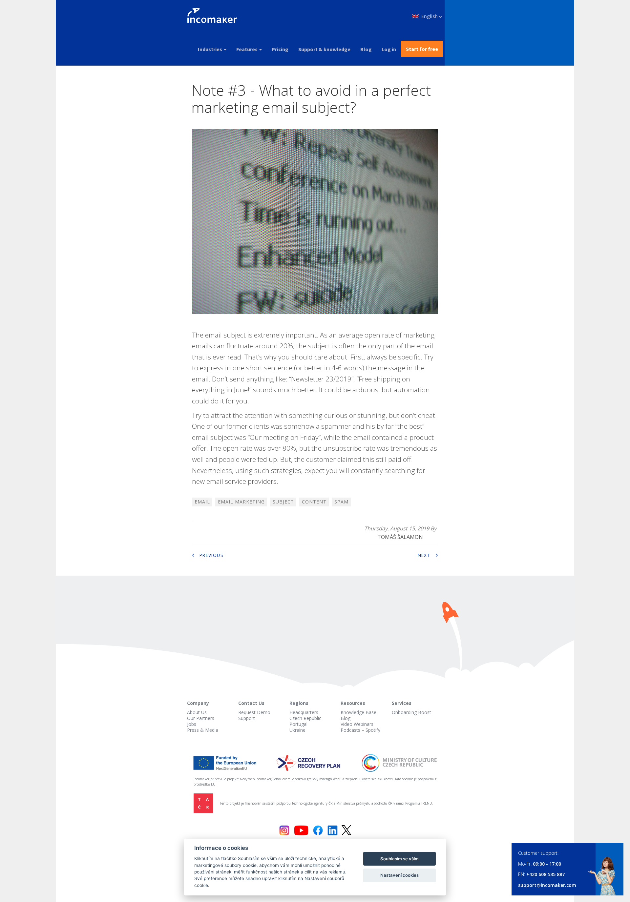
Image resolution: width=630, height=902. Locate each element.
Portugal (298, 724)
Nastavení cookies (399, 875)
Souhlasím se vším (399, 858)
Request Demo (254, 712)
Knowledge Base (358, 712)
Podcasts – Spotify (360, 730)
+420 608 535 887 (545, 874)
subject (283, 502)
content (314, 502)
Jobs (191, 724)
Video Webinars (357, 724)
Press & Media (202, 730)
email (202, 502)
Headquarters (303, 712)
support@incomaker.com (547, 885)
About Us (197, 712)
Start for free (422, 49)
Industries (210, 49)
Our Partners (200, 718)
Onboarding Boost (411, 712)
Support (246, 718)
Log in (389, 49)
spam (341, 502)
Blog (366, 49)
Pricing (280, 49)
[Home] (214, 16)
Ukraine (297, 730)
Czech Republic (305, 718)
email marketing (241, 502)
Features (247, 49)
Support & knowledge (324, 49)
